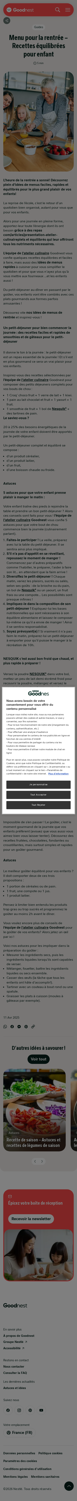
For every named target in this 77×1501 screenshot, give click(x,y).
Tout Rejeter (38, 804)
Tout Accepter (38, 794)
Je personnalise (38, 784)
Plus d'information (58, 773)
